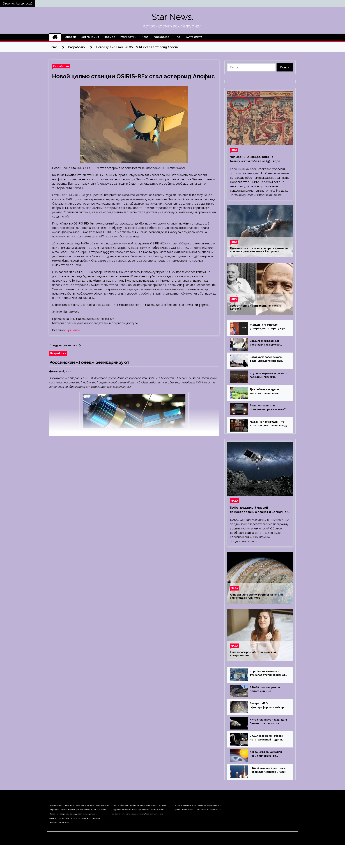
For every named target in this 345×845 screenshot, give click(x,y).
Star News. (172, 17)
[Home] (55, 37)
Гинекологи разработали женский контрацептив (253, 654)
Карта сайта (194, 37)
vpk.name (73, 330)
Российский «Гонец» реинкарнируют (89, 362)
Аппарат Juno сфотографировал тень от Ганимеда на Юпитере (257, 596)
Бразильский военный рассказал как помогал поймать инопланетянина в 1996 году (268, 343)
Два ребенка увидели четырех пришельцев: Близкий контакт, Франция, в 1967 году (269, 391)
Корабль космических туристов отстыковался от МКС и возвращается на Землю (267, 673)
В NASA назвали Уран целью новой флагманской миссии (268, 770)
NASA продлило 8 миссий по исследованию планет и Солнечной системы (259, 510)
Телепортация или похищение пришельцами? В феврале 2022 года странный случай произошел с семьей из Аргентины (269, 407)
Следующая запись (63, 345)
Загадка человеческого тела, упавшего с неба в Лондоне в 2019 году (266, 359)
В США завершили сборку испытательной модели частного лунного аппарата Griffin (268, 738)
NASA (145, 37)
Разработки (128, 37)
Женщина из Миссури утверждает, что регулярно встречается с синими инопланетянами (268, 326)
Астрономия (90, 37)
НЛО (177, 37)
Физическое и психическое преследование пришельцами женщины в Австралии (259, 250)
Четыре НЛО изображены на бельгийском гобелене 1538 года (255, 159)
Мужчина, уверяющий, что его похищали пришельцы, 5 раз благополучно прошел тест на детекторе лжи (268, 423)
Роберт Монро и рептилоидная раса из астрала (256, 307)
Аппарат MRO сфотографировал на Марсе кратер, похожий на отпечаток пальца (268, 705)
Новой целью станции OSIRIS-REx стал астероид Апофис (133, 76)
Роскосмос (161, 37)
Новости (69, 37)
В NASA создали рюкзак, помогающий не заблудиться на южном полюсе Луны (265, 689)
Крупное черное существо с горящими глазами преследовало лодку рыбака (269, 375)
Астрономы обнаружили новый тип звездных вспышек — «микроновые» (267, 754)
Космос (109, 37)
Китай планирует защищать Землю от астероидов (269, 721)
